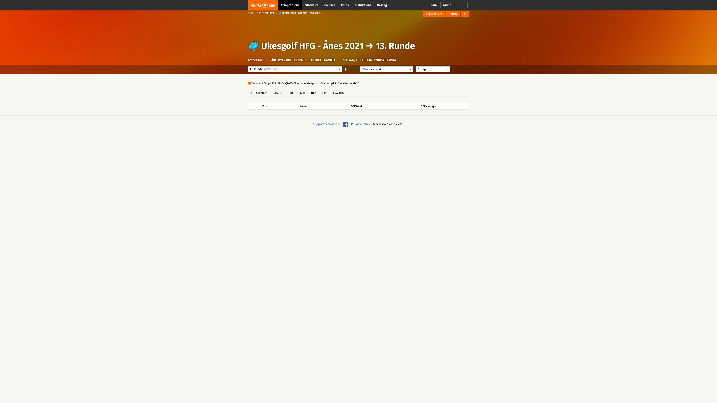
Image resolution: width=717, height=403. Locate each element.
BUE (291, 93)
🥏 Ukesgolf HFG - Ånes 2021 (306, 45)
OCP (313, 93)
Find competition (266, 13)
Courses (329, 5)
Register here (434, 14)
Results (278, 93)
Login (433, 5)
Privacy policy (360, 124)
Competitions (290, 5)
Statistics (311, 5)
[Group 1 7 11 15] (433, 69)
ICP (324, 93)
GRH (302, 93)
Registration (259, 93)
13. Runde (395, 45)
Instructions (363, 5)
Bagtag (382, 5)
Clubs (345, 5)
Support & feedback (326, 124)
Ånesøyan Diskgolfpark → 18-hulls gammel (303, 60)
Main (250, 13)
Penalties (338, 93)
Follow (453, 14)
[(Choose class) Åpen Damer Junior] (386, 69)
